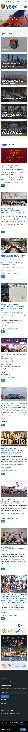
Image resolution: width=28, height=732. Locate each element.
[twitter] (12, 2)
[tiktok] (10, 2)
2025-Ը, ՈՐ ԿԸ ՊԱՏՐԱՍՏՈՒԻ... (7, 710)
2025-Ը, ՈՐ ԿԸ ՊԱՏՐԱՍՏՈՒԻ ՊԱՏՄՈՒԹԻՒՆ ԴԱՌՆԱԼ (10, 166)
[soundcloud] (8, 2)
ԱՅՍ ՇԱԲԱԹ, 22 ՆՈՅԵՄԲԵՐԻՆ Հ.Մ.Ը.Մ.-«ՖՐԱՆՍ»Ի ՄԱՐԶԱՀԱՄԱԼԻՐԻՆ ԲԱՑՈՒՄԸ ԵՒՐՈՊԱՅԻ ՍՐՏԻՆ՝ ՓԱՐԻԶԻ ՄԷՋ (13, 307)
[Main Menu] (25, 7)
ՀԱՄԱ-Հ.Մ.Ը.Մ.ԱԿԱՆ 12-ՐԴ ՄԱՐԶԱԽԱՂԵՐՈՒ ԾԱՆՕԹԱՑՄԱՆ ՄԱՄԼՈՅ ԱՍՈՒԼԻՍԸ (13, 549)
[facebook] (3, 2)
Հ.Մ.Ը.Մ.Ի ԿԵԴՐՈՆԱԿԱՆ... (6, 716)
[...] (25, 179)
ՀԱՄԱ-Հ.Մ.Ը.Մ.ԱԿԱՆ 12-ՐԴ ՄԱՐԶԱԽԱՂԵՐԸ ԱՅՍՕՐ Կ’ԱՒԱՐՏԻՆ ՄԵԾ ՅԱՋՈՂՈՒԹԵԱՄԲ (14, 404)
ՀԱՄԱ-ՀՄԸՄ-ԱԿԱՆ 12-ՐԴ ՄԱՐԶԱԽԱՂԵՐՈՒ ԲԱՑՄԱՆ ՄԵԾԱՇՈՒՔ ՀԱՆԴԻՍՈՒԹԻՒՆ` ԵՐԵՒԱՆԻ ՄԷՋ (12, 501)
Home (12, 17)
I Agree (23, 729)
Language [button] (24, 1)
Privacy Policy (3, 703)
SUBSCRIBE (5, 696)
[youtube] (6, 2)
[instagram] (5, 2)
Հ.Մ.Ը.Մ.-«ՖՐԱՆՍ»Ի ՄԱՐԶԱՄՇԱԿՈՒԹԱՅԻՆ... (10, 713)
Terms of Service (4, 702)
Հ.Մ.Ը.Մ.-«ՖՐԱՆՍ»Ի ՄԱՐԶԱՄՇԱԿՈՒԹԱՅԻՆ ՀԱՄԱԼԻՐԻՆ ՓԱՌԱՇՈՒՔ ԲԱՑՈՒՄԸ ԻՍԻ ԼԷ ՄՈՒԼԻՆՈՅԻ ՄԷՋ (14, 211)
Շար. (3, 185)
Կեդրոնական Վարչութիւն (13, 182)
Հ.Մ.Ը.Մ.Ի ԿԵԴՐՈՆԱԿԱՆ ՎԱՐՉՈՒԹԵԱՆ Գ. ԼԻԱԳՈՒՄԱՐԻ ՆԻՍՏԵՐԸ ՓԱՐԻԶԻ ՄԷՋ (13, 256)
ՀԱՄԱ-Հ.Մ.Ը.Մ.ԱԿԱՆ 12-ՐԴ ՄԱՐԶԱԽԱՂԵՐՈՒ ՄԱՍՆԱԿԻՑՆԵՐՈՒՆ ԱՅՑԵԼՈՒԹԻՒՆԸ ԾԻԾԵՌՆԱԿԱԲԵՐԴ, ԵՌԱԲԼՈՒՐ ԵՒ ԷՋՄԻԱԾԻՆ (12, 451)
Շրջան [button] (18, 1)
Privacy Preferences (6, 729)
